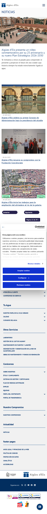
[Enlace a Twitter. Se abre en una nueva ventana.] (22, 485)
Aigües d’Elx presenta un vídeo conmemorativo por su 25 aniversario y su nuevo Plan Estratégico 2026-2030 (23, 52)
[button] (32, 219)
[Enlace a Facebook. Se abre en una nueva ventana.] (31, 485)
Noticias (6, 432)
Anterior (6, 212)
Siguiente (28, 212)
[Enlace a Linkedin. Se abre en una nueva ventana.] (35, 485)
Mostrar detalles (34, 264)
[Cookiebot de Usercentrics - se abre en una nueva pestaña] (34, 227)
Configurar (22, 278)
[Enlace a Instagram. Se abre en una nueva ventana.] (25, 485)
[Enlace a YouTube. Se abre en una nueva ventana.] (28, 485)
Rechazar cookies (23, 285)
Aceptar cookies (23, 271)
